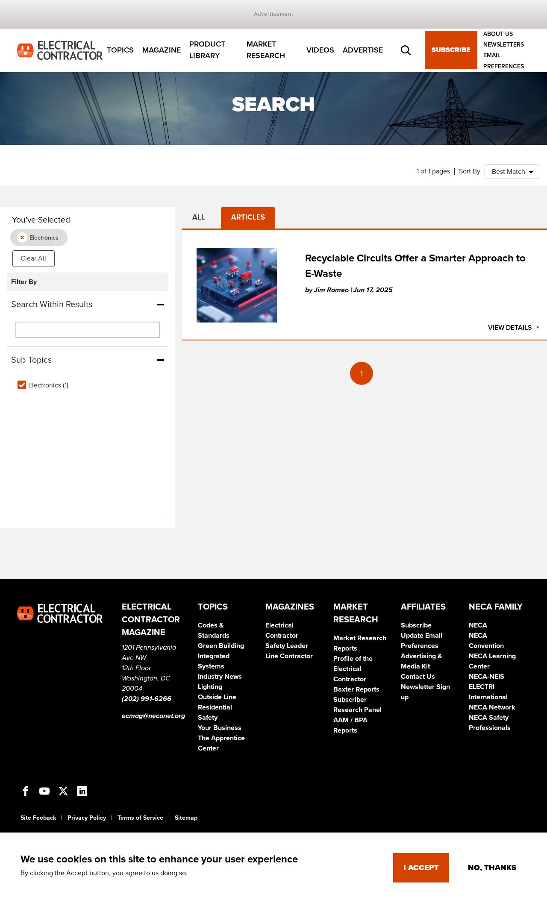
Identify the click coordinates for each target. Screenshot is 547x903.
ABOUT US (498, 34)
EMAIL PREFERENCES (503, 61)
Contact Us (418, 676)
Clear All (33, 258)
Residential (215, 707)
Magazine (161, 50)
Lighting (210, 687)
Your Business (219, 728)
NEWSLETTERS (503, 44)
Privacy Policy (87, 817)
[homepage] (60, 49)
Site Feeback (38, 817)
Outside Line (217, 697)
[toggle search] (406, 50)
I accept (421, 867)
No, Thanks (492, 867)
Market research (266, 50)
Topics (120, 50)
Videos (320, 50)
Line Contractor (289, 656)
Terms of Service (140, 817)
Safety (208, 717)
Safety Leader (286, 646)
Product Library (207, 50)
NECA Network (492, 707)
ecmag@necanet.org (153, 716)
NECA (478, 625)
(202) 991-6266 (146, 699)
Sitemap (186, 817)
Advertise (363, 50)
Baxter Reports (356, 689)
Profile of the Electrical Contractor (353, 668)
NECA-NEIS (486, 676)
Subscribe (451, 50)
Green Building (221, 646)
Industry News (220, 676)
